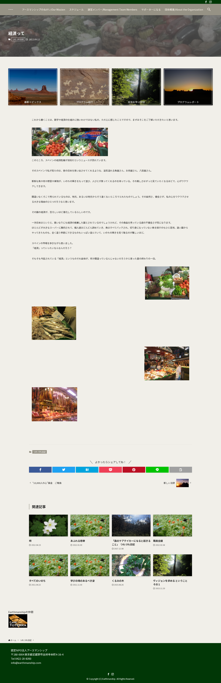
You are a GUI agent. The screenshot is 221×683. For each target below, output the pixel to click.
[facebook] (206, 2)
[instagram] (210, 2)
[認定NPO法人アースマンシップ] (10, 9)
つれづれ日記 (18, 39)
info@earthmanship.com (26, 663)
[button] (209, 9)
